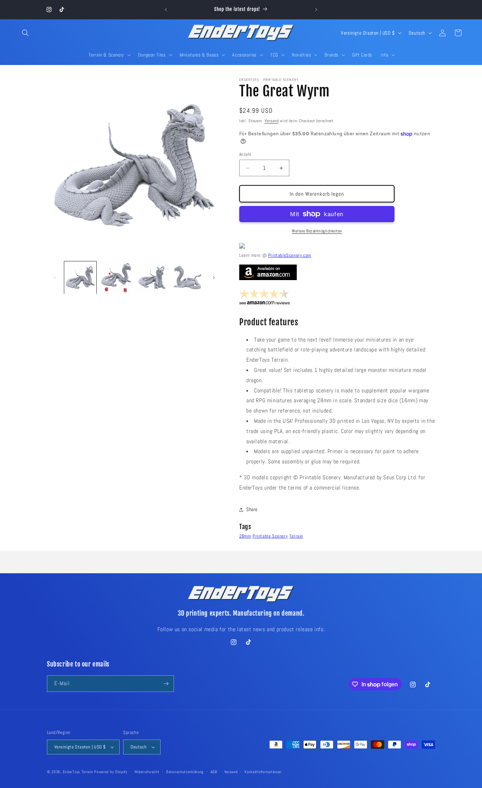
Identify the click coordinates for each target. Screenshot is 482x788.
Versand (272, 121)
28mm (245, 536)
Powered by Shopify (110, 771)
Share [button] (252, 509)
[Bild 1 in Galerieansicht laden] (80, 277)
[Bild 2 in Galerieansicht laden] (116, 277)
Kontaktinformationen (263, 771)
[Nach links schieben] (54, 277)
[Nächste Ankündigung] (316, 9)
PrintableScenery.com (289, 255)
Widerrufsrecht (146, 771)
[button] (25, 33)
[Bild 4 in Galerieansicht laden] (187, 277)
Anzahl (245, 154)
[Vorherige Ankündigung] (166, 9)
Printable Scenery (270, 536)
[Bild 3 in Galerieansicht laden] (152, 277)
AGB (214, 771)
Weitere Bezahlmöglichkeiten (317, 231)
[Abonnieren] (166, 683)
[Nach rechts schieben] (214, 277)
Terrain (296, 536)
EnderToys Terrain (78, 771)
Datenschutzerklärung (185, 771)
